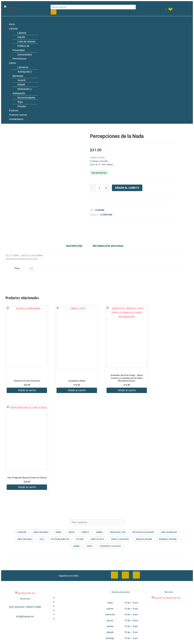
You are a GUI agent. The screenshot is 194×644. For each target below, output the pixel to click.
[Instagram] (125, 575)
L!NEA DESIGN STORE (117, 532)
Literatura (22, 67)
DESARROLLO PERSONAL (168, 539)
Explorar (13, 110)
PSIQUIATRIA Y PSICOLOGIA (110, 546)
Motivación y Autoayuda (22, 91)
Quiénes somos (18, 114)
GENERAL (99, 532)
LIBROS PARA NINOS (25, 539)
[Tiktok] (136, 575)
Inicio (12, 24)
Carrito (21, 37)
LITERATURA (106, 215)
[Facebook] (114, 575)
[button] (97, 18)
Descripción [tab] (74, 245)
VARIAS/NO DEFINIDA (144, 539)
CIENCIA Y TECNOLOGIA (120, 539)
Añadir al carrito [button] (27, 390)
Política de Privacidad (20, 48)
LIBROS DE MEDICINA (169, 532)
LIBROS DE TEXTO (97, 539)
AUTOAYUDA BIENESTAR (60, 539)
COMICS (89, 546)
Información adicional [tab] (108, 245)
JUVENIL (59, 532)
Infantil (21, 84)
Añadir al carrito (127, 187)
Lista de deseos (26, 41)
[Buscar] (54, 12)
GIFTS (42, 539)
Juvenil (21, 80)
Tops (20, 102)
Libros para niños (41, 532)
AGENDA (76, 546)
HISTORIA (80, 539)
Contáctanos (16, 119)
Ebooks (21, 106)
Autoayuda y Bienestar (22, 73)
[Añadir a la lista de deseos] (91, 200)
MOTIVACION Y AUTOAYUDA (143, 532)
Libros (12, 63)
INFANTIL (85, 532)
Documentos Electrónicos (22, 56)
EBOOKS (72, 532)
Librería (13, 28)
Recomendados (26, 97)
